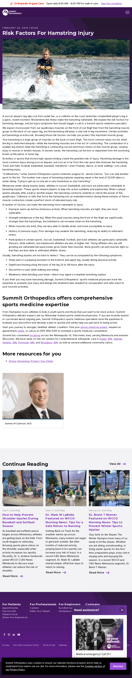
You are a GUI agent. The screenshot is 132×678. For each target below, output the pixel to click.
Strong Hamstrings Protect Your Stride (31, 361)
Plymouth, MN (26, 342)
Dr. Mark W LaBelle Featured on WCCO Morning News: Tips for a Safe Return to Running (64, 520)
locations (35, 335)
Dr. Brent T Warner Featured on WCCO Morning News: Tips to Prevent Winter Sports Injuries (106, 522)
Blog (17, 510)
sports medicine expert (93, 327)
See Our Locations (111, 3)
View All (115, 463)
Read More (10, 576)
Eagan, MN (105, 338)
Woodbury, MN (49, 342)
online (21, 330)
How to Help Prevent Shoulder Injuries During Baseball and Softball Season (20, 520)
